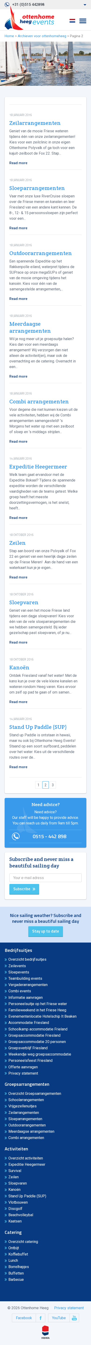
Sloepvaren (23, 602)
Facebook (24, 1318)
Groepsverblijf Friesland (28, 1048)
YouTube (59, 1318)
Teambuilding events (25, 978)
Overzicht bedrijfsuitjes (27, 959)
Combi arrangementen (39, 401)
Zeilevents (17, 966)
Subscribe (21, 889)
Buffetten (16, 1273)
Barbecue (16, 1279)
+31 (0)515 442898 (28, 4)
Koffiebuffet (18, 1254)
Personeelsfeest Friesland (30, 1060)
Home (9, 36)
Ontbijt (13, 1248)
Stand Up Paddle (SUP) (38, 727)
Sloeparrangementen (37, 188)
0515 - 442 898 (49, 836)
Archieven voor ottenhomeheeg (42, 36)
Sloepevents (18, 972)
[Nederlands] (72, 22)
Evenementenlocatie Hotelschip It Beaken (42, 1016)
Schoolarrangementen (26, 1100)
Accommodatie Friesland (28, 1022)
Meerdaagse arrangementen (30, 327)
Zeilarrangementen (35, 123)
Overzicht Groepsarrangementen (34, 1093)
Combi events (19, 991)
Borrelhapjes (18, 1267)
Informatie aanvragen (25, 997)
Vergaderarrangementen (28, 985)
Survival (14, 1171)
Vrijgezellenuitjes (22, 1106)
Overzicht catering (23, 1241)
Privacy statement (23, 1073)
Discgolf (15, 1208)
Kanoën (19, 667)
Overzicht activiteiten (25, 1158)
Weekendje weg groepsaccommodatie (39, 1054)
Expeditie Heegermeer (38, 466)
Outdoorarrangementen (40, 253)
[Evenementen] (29, 18)
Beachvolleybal (20, 1215)
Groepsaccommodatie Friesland (34, 1035)
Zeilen (17, 542)
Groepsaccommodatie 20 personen (37, 1041)
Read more (18, 163)
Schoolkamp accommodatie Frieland (37, 1029)
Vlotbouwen (18, 1202)
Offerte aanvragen (23, 1067)
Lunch (13, 1260)
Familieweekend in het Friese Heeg (37, 1010)
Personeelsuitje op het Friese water (37, 1004)
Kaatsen (15, 1221)
